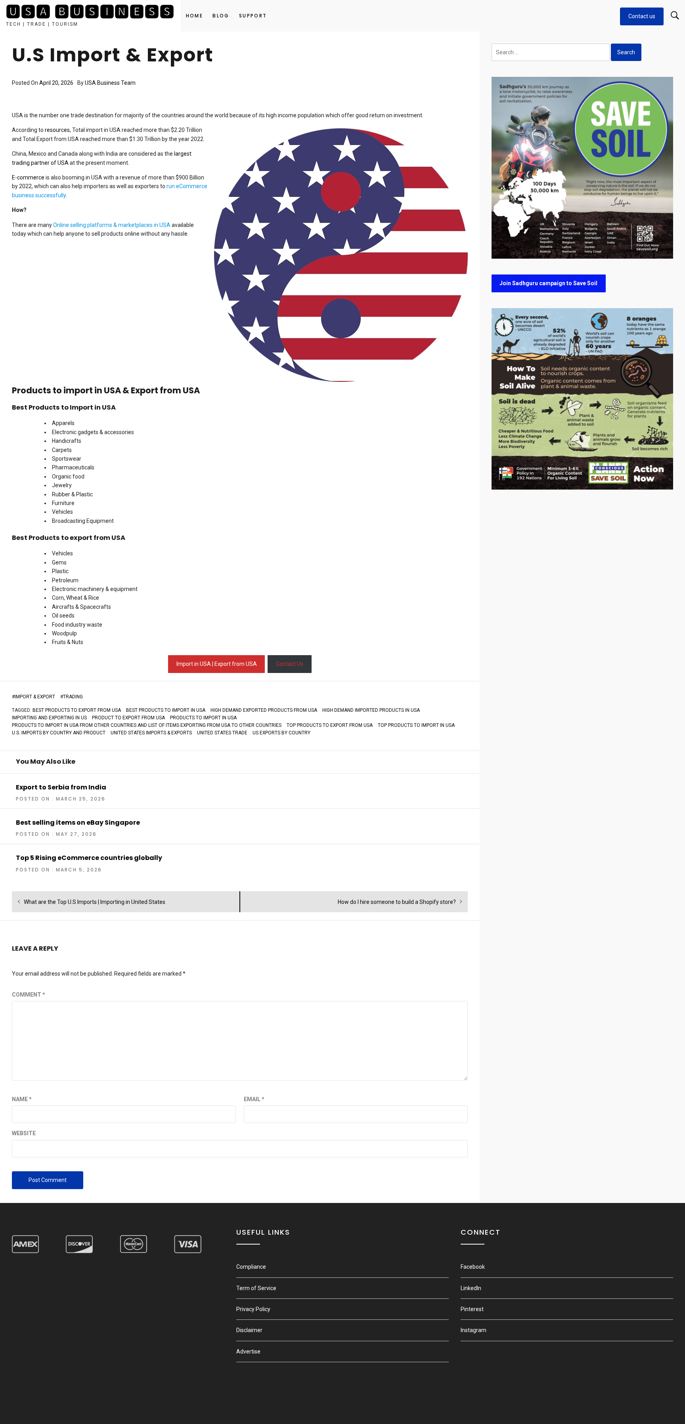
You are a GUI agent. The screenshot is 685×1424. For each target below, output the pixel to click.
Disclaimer (249, 1330)
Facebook (473, 1267)
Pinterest (472, 1309)
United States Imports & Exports (151, 733)
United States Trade (222, 733)
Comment (28, 994)
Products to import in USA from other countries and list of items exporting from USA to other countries (146, 725)
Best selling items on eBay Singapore (78, 822)
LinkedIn (471, 1288)
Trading (73, 697)
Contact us (641, 16)
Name (22, 1099)
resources (57, 130)
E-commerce (28, 177)
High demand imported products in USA (371, 710)
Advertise (248, 1351)
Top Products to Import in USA (416, 725)
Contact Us (289, 664)
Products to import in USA (203, 718)
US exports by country (281, 733)
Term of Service (256, 1288)
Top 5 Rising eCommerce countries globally (89, 857)
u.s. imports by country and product (58, 733)
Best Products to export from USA (77, 710)
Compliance (251, 1267)
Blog (221, 15)
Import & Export (35, 697)
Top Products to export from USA (330, 725)
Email (254, 1099)
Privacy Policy (253, 1309)
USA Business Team (110, 83)
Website (24, 1133)
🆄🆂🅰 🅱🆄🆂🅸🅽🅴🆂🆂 (90, 12)
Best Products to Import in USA (165, 710)
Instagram (473, 1330)
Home (194, 15)
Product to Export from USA (128, 718)
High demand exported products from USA (263, 710)
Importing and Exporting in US (49, 718)
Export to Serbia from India (61, 787)
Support (253, 15)
